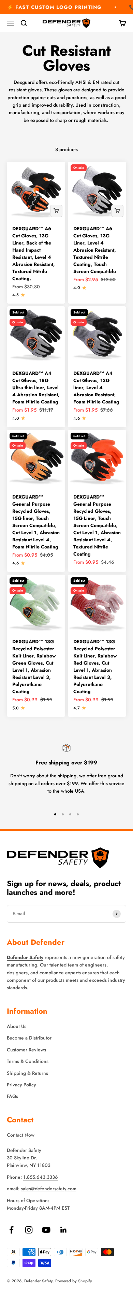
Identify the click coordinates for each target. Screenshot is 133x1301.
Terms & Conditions (27, 1061)
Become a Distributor (29, 1037)
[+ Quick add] (56, 211)
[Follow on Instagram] (28, 1229)
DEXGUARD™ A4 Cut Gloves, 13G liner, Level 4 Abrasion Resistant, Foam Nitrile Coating (96, 387)
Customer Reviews (26, 1049)
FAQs (12, 1096)
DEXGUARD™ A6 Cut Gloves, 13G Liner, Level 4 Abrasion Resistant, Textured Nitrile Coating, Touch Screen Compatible (94, 250)
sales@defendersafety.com (48, 1188)
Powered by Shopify (73, 1281)
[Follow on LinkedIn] (63, 1229)
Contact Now (20, 1135)
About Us (16, 1026)
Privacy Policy (21, 1084)
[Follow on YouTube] (46, 1229)
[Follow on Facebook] (11, 1229)
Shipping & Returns (27, 1073)
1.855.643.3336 (40, 1177)
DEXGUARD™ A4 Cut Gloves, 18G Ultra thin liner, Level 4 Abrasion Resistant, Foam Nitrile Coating (36, 387)
